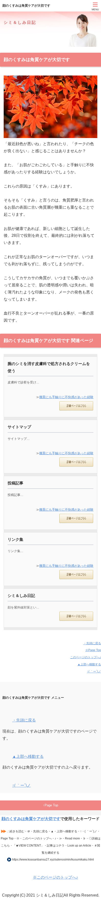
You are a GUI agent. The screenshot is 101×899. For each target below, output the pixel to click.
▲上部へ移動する (89, 664)
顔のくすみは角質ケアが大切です (30, 819)
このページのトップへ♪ (85, 657)
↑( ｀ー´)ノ (94, 671)
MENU (95, 9)
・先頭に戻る (92, 643)
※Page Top (93, 650)
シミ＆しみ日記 (20, 22)
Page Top (51, 805)
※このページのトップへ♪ (55, 877)
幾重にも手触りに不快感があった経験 (66, 397)
